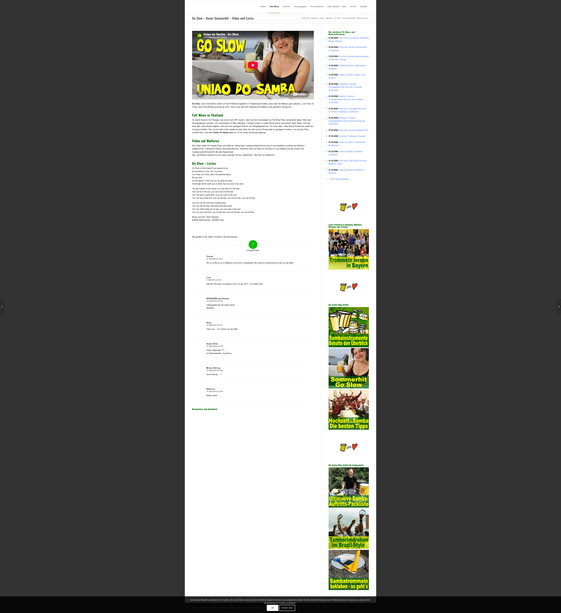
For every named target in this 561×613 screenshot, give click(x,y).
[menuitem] (263, 6)
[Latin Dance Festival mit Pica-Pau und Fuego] (558, 306)
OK (272, 608)
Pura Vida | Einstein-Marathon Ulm (353, 130)
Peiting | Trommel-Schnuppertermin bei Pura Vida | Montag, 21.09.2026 (346, 99)
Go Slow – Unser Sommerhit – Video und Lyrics (223, 18)
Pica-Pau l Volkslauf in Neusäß (352, 136)
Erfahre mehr (287, 608)
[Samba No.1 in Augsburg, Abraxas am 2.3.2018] (2, 306)
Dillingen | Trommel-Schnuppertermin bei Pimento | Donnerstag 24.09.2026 (347, 121)
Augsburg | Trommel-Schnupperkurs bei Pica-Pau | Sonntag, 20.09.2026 (345, 87)
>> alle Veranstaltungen (339, 179)
